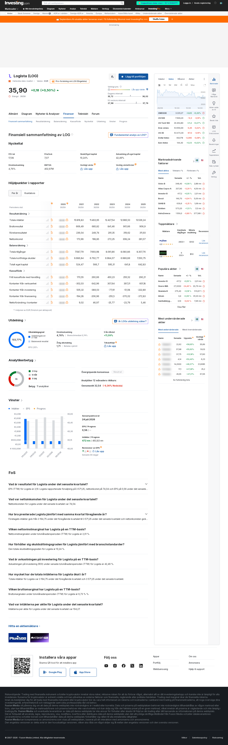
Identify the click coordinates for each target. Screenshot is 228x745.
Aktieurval (139, 9)
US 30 (161, 133)
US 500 (161, 118)
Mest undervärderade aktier (171, 320)
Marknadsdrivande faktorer (169, 161)
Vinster (112, 121)
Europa (99, 13)
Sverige (36, 13)
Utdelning (101, 121)
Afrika (137, 13)
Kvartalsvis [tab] (30, 193)
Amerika (89, 13)
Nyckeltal (89, 121)
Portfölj (156, 662)
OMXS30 (162, 113)
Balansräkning (60, 121)
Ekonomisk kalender (122, 9)
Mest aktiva (163, 170)
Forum (95, 113)
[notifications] (215, 2)
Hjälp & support (196, 669)
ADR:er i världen (60, 13)
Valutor (161, 79)
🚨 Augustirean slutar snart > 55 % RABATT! (158, 3)
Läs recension (203, 241)
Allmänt (13, 113)
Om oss (192, 656)
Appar (156, 656)
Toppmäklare (166, 224)
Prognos (123, 121)
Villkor (184, 737)
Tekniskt (83, 113)
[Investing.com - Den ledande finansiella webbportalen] (17, 3)
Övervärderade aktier (173, 13)
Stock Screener (24, 13)
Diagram (27, 113)
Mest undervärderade (168, 329)
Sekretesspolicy (199, 737)
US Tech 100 (164, 123)
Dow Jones (163, 128)
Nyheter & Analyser (48, 113)
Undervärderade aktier (152, 13)
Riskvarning (217, 737)
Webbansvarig (160, 669)
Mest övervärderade (192, 329)
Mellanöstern (110, 13)
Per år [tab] (15, 193)
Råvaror (181, 79)
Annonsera (194, 662)
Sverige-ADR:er (76, 13)
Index (171, 79)
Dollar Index (163, 138)
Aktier (10, 13)
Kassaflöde (75, 121)
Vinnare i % (178, 170)
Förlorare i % (193, 170)
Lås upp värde (138, 89)
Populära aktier (167, 268)
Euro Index (163, 143)
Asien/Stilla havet (125, 13)
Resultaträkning (43, 121)
